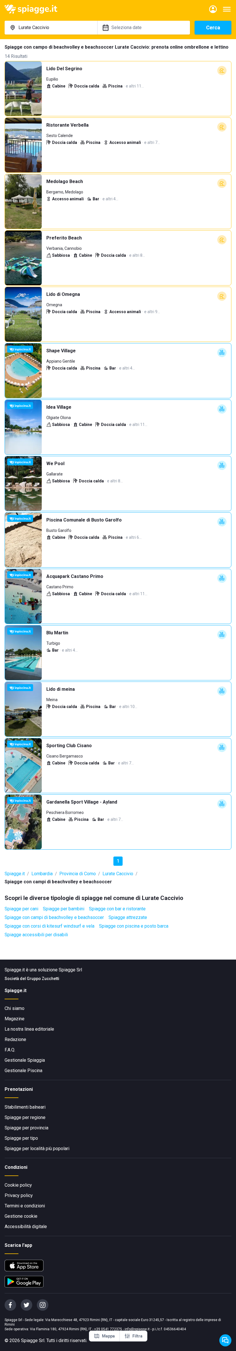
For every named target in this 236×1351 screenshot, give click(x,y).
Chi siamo (14, 1008)
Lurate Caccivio (117, 873)
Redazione (15, 1039)
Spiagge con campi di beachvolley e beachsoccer (54, 917)
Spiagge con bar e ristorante (117, 909)
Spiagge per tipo (21, 1138)
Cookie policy (18, 1185)
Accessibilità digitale (26, 1226)
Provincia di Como (77, 873)
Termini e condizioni (25, 1206)
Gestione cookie (21, 1216)
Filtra (137, 1336)
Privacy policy (19, 1195)
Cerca (213, 27)
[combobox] (51, 28)
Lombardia (42, 873)
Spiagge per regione (25, 1117)
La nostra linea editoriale (29, 1029)
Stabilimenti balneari (25, 1107)
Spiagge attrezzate (128, 917)
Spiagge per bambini (63, 909)
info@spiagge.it (137, 1329)
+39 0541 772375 (108, 1329)
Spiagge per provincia (26, 1128)
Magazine (14, 1018)
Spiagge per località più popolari (37, 1148)
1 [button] (118, 861)
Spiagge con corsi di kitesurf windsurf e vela (49, 926)
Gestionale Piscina (23, 1070)
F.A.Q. (10, 1050)
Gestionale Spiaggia (25, 1060)
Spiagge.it (15, 873)
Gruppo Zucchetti (43, 978)
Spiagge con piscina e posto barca (133, 926)
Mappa (108, 1336)
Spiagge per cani (21, 909)
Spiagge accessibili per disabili (36, 934)
